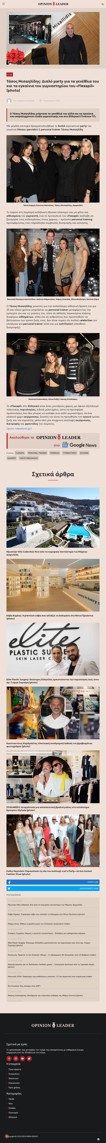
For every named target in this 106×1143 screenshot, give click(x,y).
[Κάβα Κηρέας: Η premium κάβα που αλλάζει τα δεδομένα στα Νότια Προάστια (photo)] (53, 585)
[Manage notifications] (7, 1136)
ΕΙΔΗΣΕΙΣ (11, 458)
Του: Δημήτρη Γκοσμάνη (23, 101)
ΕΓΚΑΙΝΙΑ (84, 453)
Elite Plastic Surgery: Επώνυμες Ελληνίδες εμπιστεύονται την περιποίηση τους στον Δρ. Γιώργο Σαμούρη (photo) (52, 681)
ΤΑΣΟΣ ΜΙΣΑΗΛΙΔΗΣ (29, 458)
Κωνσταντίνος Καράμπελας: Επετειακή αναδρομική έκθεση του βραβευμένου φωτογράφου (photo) (49, 745)
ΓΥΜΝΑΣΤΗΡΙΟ (69, 453)
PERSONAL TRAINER (37, 453)
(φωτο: (10, 428)
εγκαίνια (88, 113)
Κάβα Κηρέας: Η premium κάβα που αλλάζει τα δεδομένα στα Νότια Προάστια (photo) (49, 617)
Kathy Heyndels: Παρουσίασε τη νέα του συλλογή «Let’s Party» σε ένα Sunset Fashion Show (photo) (49, 873)
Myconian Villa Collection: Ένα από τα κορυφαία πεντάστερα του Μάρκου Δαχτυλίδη (46, 553)
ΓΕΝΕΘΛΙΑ (54, 453)
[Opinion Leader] (53, 4)
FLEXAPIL (20, 453)
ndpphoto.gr (23, 428)
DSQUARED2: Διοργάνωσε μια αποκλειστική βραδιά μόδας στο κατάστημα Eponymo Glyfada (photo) (47, 809)
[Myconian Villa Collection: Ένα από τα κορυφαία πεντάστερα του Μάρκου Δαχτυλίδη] (53, 518)
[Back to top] (98, 1135)
